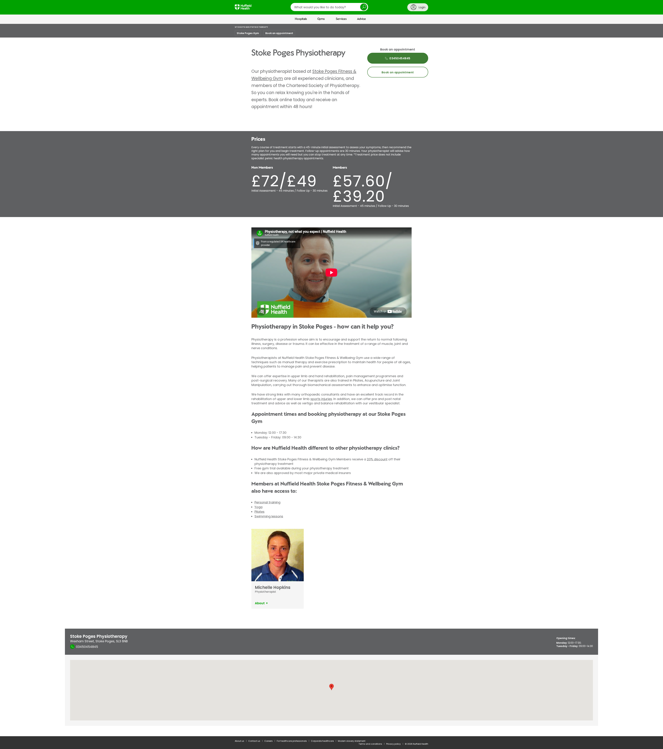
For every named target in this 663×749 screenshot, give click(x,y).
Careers (268, 740)
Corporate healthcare (322, 740)
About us (239, 740)
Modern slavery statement (351, 740)
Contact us (254, 740)
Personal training (267, 502)
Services (341, 19)
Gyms (321, 19)
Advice (361, 19)
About (260, 603)
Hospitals (301, 19)
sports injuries (321, 399)
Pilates (259, 511)
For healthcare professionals (292, 740)
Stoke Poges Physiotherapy (251, 27)
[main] (331, 380)
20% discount (377, 459)
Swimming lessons (268, 516)
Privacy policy (393, 743)
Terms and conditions (370, 743)
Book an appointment (279, 33)
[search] (329, 7)
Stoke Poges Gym (248, 33)
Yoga (258, 507)
